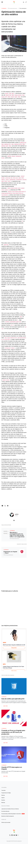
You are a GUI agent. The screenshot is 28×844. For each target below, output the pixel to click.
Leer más (5, 705)
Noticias (3, 795)
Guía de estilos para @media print (12, 699)
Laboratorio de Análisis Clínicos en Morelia (10, 808)
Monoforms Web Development (7, 816)
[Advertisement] (14, 572)
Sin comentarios (23, 8)
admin (16, 514)
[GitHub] (12, 835)
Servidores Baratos (5, 811)
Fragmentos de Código (6, 792)
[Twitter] (10, 835)
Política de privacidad (5, 822)
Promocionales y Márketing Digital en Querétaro (12, 813)
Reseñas (3, 800)
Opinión (3, 797)
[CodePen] (14, 835)
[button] (2, 2)
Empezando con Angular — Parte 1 (10, 552)
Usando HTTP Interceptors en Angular (11, 768)
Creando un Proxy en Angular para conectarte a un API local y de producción (13, 732)
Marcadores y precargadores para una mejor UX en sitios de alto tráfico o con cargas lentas (17, 534)
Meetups (3, 802)
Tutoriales (3, 8)
